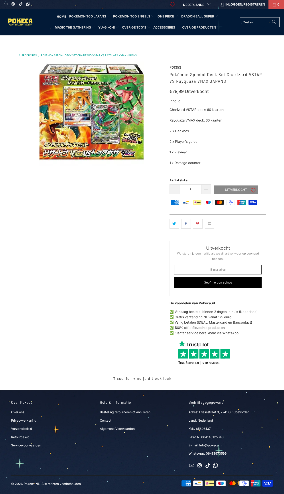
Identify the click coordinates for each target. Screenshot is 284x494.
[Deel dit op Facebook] (186, 224)
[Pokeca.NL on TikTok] (20, 4)
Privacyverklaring (23, 420)
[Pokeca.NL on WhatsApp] (28, 4)
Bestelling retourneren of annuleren (125, 412)
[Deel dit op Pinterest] (198, 224)
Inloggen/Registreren (245, 4)
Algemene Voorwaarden (117, 428)
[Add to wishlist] (253, 190)
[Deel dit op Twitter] (174, 224)
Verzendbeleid (21, 428)
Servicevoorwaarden (26, 445)
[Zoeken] (274, 22)
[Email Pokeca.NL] (5, 4)
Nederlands (194, 5)
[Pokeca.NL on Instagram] (13, 4)
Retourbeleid (20, 437)
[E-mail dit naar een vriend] (209, 224)
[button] (89, 16)
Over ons (17, 412)
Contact (105, 420)
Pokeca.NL (32, 484)
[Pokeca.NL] (20, 22)
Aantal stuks (178, 180)
